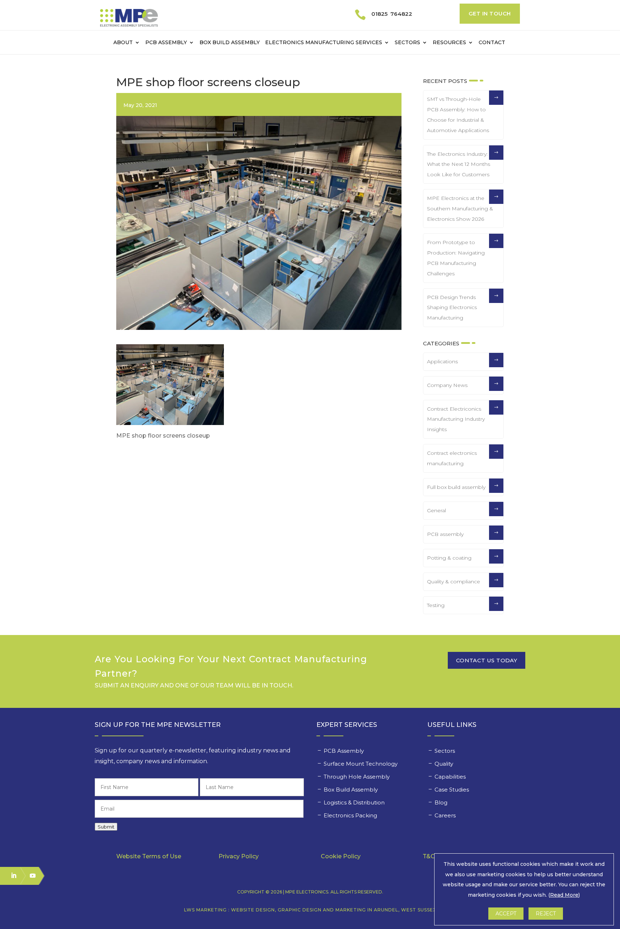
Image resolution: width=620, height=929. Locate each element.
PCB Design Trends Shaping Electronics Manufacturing (452, 307)
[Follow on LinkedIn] (10, 875)
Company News (447, 385)
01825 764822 (391, 13)
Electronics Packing (351, 815)
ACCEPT (505, 913)
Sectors (407, 43)
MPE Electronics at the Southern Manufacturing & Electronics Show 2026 (460, 208)
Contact (492, 43)
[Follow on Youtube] (29, 875)
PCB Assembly (166, 43)
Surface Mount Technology (361, 763)
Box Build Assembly (229, 43)
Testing (436, 605)
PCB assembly (445, 534)
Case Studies (452, 789)
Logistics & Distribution (354, 802)
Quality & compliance (453, 581)
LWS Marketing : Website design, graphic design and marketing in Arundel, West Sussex (310, 909)
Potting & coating (449, 558)
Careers (446, 815)
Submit (106, 827)
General (436, 510)
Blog (441, 802)
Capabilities (451, 776)
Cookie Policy (341, 856)
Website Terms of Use (148, 856)
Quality (445, 763)
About (123, 43)
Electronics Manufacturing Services (323, 43)
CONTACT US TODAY (486, 660)
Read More (564, 895)
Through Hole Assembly (357, 776)
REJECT (546, 913)
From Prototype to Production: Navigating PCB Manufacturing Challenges (456, 257)
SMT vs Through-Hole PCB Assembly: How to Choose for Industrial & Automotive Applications (458, 114)
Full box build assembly (456, 487)
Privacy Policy (239, 856)
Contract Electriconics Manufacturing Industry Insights (456, 419)
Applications (442, 361)
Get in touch (490, 13)
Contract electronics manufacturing (452, 458)
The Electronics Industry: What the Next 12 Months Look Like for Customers (458, 164)
